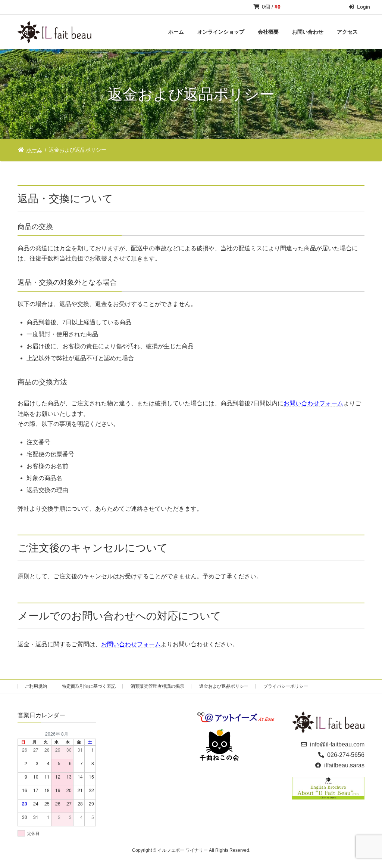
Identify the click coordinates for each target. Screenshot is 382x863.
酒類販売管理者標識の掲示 (157, 686)
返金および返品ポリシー (223, 686)
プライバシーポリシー (285, 686)
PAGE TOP (366, 830)
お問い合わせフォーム (313, 403)
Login (363, 7)
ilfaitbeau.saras (344, 765)
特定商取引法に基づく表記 (89, 686)
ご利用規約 (36, 686)
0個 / (271, 7)
